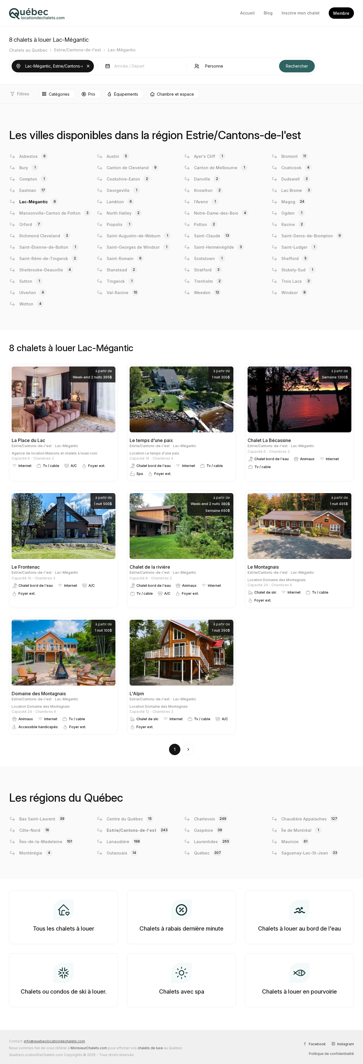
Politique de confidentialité (331, 1054)
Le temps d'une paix (162, 453)
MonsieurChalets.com (89, 1048)
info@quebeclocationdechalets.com (54, 1041)
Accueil (247, 13)
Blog (268, 13)
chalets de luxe (150, 1048)
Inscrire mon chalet (301, 13)
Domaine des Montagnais (284, 580)
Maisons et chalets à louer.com (71, 453)
